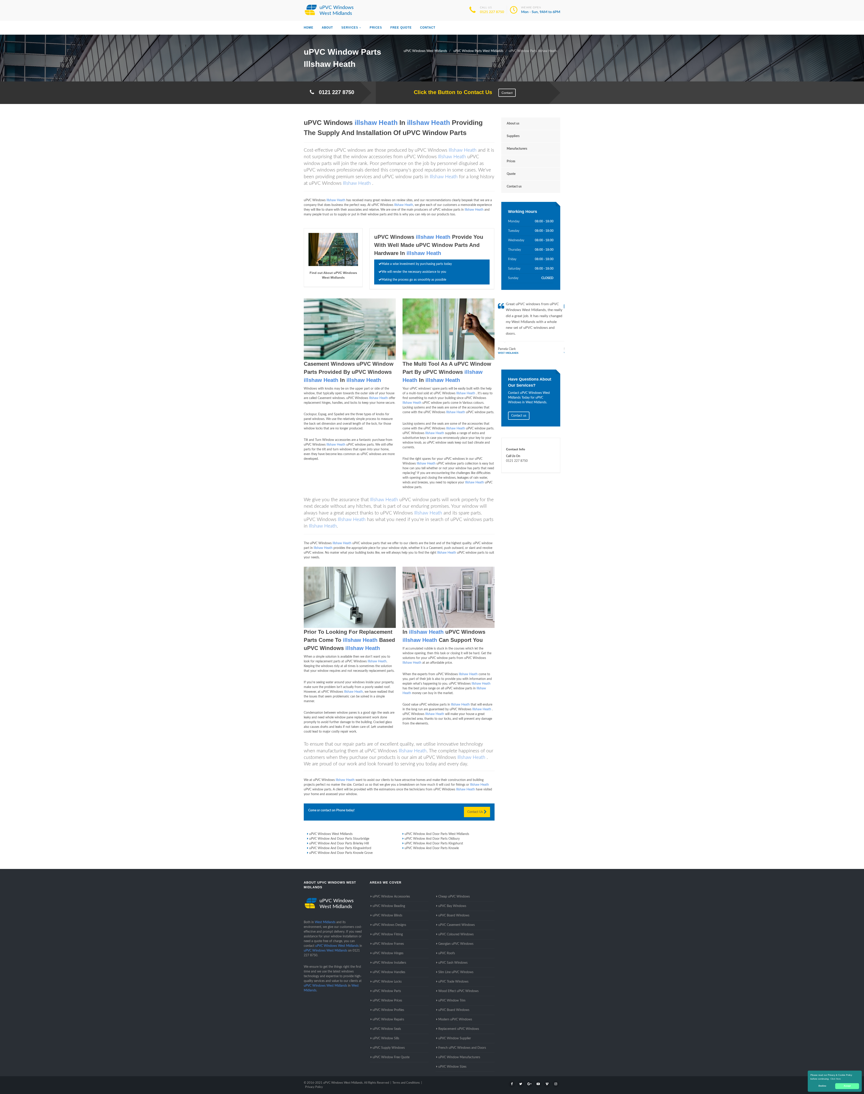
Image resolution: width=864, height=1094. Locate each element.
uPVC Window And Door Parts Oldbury (432, 838)
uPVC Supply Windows (389, 1047)
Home (308, 27)
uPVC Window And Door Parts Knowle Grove (341, 853)
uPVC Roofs (446, 953)
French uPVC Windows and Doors (462, 1047)
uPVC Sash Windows (453, 962)
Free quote (401, 27)
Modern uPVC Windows (455, 1019)
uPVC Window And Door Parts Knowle (432, 848)
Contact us (514, 186)
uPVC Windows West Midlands (331, 834)
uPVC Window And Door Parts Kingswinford (340, 848)
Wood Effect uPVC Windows (458, 991)
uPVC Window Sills (386, 1038)
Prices (376, 27)
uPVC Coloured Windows (456, 934)
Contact (427, 27)
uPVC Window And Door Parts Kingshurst (434, 843)
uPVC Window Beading (389, 906)
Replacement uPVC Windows (458, 1029)
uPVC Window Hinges (388, 953)
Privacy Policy (314, 1087)
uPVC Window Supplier (454, 1038)
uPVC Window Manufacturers (459, 1057)
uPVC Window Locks (387, 981)
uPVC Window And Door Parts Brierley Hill (339, 843)
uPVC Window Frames (388, 943)
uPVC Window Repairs (388, 1019)
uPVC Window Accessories (391, 896)
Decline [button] (822, 1086)
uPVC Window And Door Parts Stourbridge (339, 838)
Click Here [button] (835, 1079)
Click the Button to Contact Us (450, 92)
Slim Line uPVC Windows (455, 972)
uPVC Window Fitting (388, 934)
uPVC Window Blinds (387, 915)
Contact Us (475, 812)
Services (349, 27)
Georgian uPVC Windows (455, 943)
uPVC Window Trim (452, 1000)
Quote (511, 174)
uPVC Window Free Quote (391, 1057)
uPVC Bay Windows (452, 906)
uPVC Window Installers (389, 962)
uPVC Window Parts (387, 991)
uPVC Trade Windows (453, 981)
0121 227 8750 (492, 12)
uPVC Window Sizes (452, 1066)
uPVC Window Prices (387, 1000)
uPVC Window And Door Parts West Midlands (437, 834)
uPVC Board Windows (453, 915)
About (327, 27)
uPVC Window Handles (389, 972)
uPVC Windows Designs (389, 925)
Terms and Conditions (406, 1082)
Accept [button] (847, 1086)
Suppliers (513, 136)
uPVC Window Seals (387, 1029)
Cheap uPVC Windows (454, 896)
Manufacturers (517, 148)
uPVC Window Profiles (388, 1010)
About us (513, 123)
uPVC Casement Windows (456, 925)
